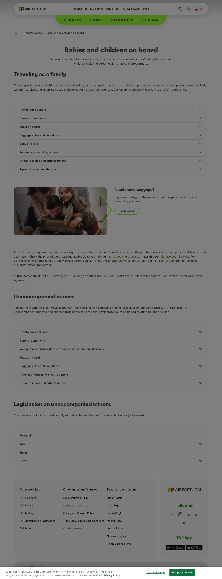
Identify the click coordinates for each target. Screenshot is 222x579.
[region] (111, 573)
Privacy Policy (112, 575)
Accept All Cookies (182, 572)
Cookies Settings (155, 572)
